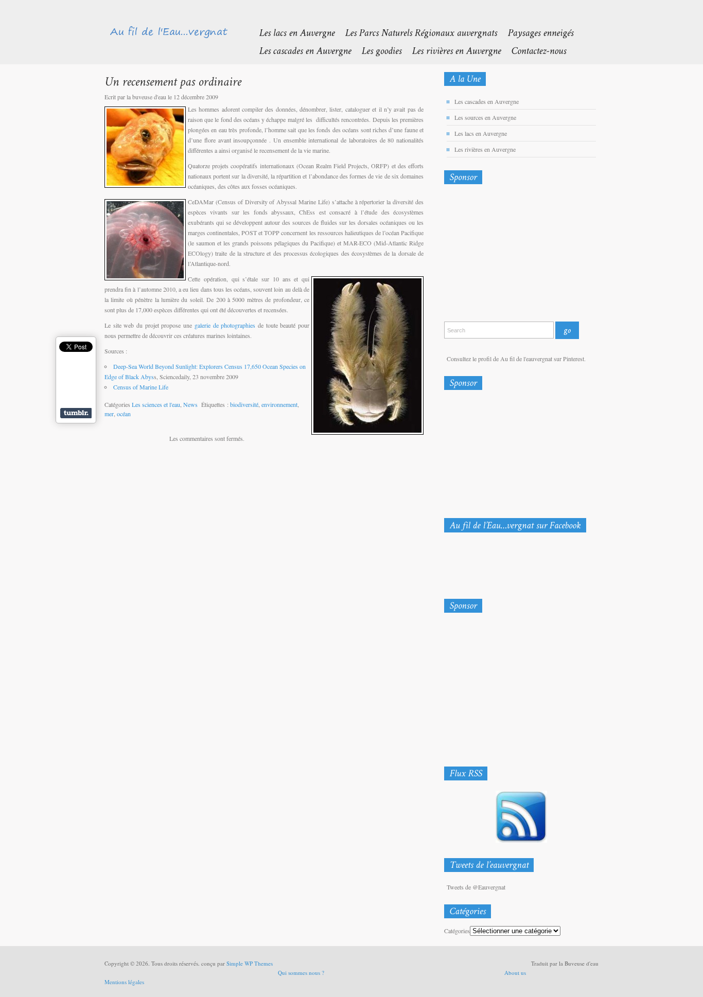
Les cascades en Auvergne (486, 101)
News (190, 404)
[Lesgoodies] (376, 50)
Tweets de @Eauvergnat (476, 887)
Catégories (457, 931)
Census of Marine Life (140, 387)
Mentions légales (124, 982)
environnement (279, 404)
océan (124, 414)
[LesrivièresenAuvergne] (451, 50)
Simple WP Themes (249, 963)
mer (109, 414)
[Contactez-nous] (533, 50)
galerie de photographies (223, 325)
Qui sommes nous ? (301, 972)
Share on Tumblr (76, 413)
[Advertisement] (498, 255)
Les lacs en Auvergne (480, 133)
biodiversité (244, 404)
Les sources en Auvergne (485, 117)
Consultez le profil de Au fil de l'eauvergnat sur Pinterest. (516, 358)
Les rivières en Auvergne (485, 149)
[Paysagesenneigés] (535, 32)
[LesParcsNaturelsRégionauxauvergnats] (416, 32)
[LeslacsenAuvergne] (292, 32)
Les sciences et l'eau (156, 404)
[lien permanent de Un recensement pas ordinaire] (172, 81)
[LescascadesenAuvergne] (300, 50)
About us (515, 972)
